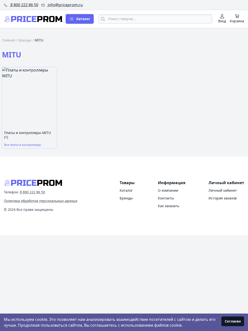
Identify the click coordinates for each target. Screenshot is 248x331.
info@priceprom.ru (65, 5)
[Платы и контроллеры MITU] (29, 98)
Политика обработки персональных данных (40, 200)
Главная (8, 40)
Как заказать (168, 206)
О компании (168, 190)
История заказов (223, 198)
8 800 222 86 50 (23, 5)
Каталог (126, 190)
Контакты (166, 198)
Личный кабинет (223, 190)
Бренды (24, 40)
